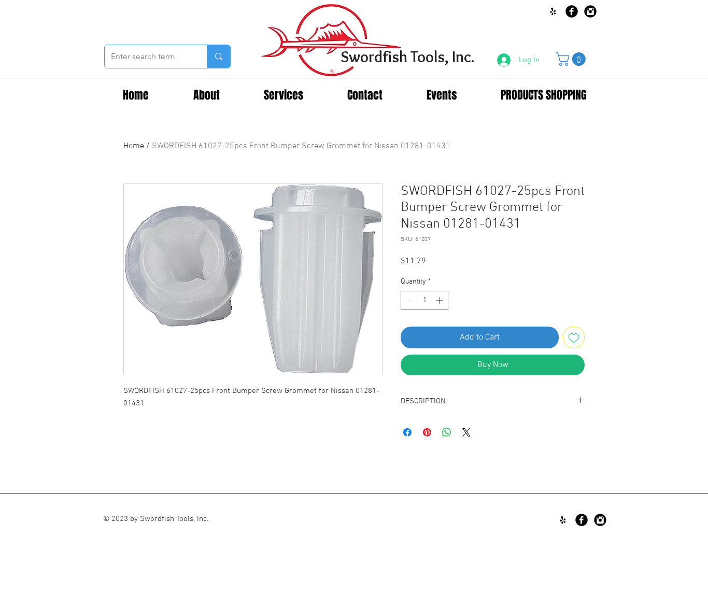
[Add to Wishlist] (574, 337)
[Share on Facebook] (407, 432)
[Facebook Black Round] (571, 11)
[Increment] (440, 300)
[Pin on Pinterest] (427, 432)
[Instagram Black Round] (590, 11)
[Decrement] (408, 300)
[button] (572, 59)
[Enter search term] (218, 56)
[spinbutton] (424, 300)
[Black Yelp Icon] (553, 11)
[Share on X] (466, 432)
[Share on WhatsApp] (447, 432)
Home (133, 146)
